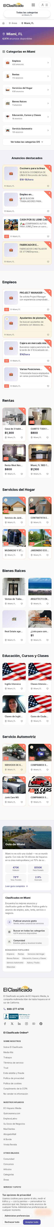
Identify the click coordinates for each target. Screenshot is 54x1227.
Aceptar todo (31, 1222)
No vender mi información (15, 1094)
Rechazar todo (12, 1222)
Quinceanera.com (11, 1113)
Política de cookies (12, 1083)
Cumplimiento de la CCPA (15, 1088)
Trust (5, 1068)
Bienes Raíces (13, 958)
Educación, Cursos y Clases (34, 958)
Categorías (8, 1174)
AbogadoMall (9, 1134)
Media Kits (8, 1052)
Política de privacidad (13, 1078)
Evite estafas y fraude (13, 1073)
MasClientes (9, 1129)
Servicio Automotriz (15, 963)
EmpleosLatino (10, 1118)
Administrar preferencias (17, 1215)
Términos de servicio (13, 1062)
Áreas (14, 23)
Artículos (7, 1169)
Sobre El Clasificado (13, 1047)
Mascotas (11, 967)
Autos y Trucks (33, 963)
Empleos (10, 954)
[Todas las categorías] (33, 5)
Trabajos (7, 1057)
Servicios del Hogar (36, 954)
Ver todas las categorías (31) (25, 142)
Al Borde (7, 1139)
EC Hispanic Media (12, 1108)
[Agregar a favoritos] (48, 186)
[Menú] (45, 5)
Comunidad (8, 1159)
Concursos (8, 1164)
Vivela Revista (10, 1144)
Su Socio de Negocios (14, 1124)
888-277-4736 (15, 1009)
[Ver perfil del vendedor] (6, 220)
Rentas (21, 954)
